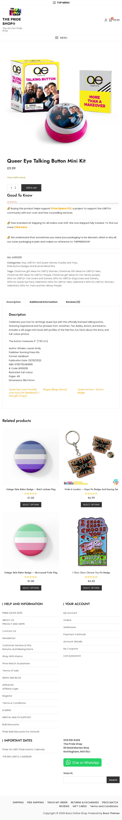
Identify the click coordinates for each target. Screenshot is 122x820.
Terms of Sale (10, 670)
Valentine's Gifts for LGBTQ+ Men (53, 282)
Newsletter (8, 638)
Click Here (20, 227)
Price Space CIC (61, 208)
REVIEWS (64, 806)
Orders (67, 620)
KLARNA (6, 710)
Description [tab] (14, 302)
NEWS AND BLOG (11, 677)
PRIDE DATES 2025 (12, 613)
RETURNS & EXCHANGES (85, 802)
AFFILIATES (8, 685)
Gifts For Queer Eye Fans (20, 282)
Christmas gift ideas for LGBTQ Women (36, 271)
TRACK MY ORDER (57, 802)
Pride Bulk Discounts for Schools (20, 731)
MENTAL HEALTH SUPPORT (16, 717)
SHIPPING (18, 802)
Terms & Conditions (14, 703)
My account (70, 613)
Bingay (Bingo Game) (55, 389)
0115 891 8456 (71, 740)
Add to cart (31, 187)
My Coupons (70, 648)
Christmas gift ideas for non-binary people (76, 275)
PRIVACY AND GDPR (13, 623)
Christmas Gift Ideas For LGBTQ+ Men (79, 271)
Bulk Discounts (10, 724)
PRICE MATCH (110, 802)
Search (68, 773)
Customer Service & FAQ (16, 645)
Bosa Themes (111, 813)
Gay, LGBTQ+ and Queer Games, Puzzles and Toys (49, 262)
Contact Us (9, 631)
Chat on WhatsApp (85, 762)
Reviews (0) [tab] (73, 302)
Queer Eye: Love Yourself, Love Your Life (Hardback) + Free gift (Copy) (24, 392)
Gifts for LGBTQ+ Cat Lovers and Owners (29, 278)
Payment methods (74, 634)
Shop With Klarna (12, 656)
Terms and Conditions (104, 806)
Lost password (72, 655)
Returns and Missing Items (17, 649)
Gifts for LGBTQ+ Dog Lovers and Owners (75, 278)
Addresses (69, 627)
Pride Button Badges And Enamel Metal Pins (31, 266)
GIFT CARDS (80, 806)
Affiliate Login (10, 688)
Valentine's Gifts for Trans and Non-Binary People (34, 285)
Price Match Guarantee (16, 663)
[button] (61, 37)
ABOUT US (8, 620)
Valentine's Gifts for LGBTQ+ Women (93, 282)
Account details (72, 641)
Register (7, 695)
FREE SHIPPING (35, 802)
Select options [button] (31, 504)
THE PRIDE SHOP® (11, 21)
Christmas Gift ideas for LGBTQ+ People (29, 275)
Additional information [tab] (44, 302)
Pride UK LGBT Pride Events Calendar (23, 749)
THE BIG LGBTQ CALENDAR (17, 756)
